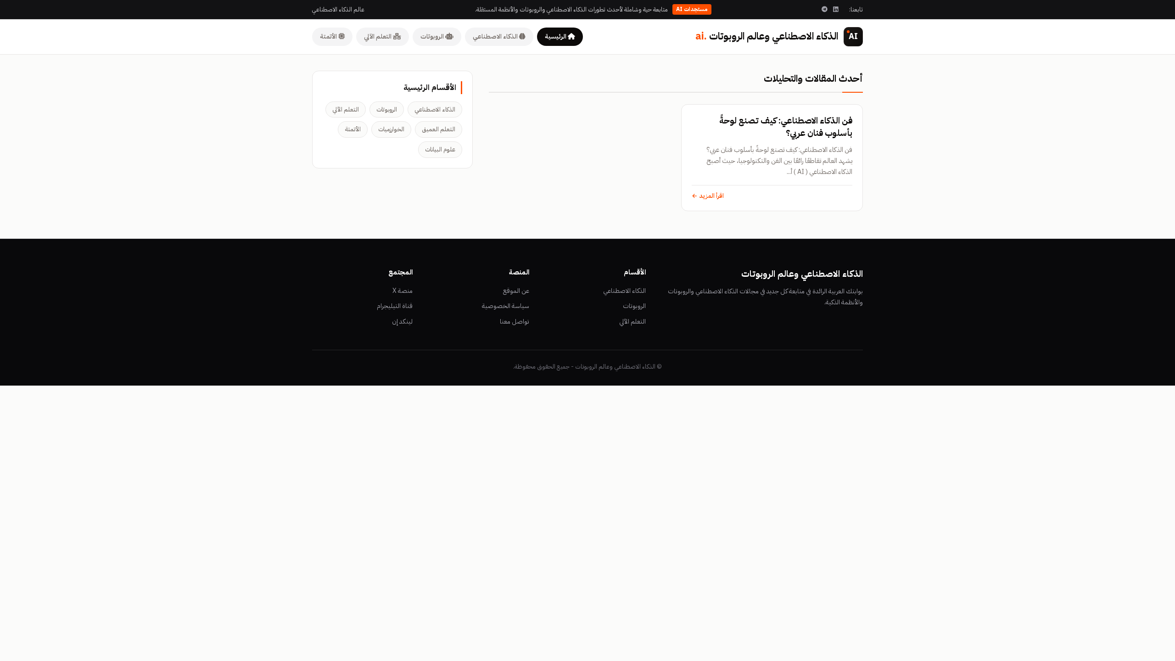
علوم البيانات (440, 149)
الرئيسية (556, 36)
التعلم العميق (438, 129)
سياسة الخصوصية (505, 306)
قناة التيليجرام (395, 306)
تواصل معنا (514, 321)
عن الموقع (516, 291)
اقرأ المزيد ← (708, 195)
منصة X (402, 291)
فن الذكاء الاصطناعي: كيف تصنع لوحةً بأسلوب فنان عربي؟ (785, 127)
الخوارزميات (391, 129)
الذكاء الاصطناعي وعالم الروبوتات (766, 36)
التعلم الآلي (378, 36)
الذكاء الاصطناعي (496, 36)
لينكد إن (402, 321)
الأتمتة (329, 36)
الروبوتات (432, 36)
